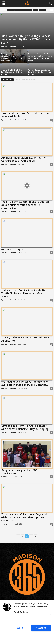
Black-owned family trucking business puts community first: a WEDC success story (25, 39)
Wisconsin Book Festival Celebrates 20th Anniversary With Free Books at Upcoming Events (40, 57)
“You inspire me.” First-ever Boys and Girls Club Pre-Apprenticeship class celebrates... (24, 517)
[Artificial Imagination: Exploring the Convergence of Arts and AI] (27, 141)
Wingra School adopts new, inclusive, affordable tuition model (39, 72)
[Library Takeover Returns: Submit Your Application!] (27, 321)
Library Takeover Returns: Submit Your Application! (25, 339)
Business (42, 10)
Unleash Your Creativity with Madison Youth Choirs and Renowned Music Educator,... (24, 293)
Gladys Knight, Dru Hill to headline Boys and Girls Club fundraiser (13, 72)
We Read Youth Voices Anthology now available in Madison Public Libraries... (24, 383)
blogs (35, 10)
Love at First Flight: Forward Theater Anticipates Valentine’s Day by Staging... (25, 427)
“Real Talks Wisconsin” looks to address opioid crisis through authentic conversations (25, 205)
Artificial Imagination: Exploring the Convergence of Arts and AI (23, 159)
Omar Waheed (6, 477)
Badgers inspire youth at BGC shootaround (19, 471)
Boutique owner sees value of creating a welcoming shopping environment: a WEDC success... (12, 57)
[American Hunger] (27, 233)
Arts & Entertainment (23, 10)
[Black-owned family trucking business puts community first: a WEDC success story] (27, 31)
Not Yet (19, 628)
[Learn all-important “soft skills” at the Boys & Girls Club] (27, 97)
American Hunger (12, 249)
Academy (11, 10)
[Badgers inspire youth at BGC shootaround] (27, 454)
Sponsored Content (8, 46)
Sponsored (25, 79)
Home (18, 79)
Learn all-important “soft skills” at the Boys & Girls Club (25, 115)
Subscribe (41, 628)
